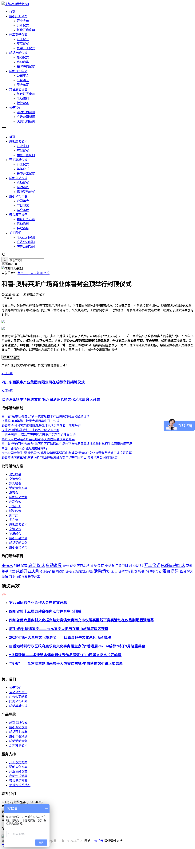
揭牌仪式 (58, 571)
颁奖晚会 (15, 483)
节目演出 (21, 576)
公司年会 (23, 75)
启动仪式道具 (18, 776)
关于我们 (15, 107)
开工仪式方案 (18, 762)
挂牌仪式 (45, 571)
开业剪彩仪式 (18, 771)
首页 (12, 11)
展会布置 (23, 84)
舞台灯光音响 (26, 94)
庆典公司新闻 (26, 121)
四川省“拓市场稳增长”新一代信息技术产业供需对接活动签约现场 (46, 416)
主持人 (7, 565)
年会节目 (121, 565)
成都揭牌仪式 (18, 722)
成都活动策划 (18, 542)
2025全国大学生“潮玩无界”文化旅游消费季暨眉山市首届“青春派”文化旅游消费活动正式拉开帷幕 (67, 453)
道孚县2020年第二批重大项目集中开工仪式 (30, 421)
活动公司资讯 (26, 112)
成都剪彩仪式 (18, 727)
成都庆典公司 (18, 16)
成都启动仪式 (18, 52)
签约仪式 (155, 571)
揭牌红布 (70, 572)
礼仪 (134, 571)
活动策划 (102, 571)
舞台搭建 (170, 571)
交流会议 (15, 478)
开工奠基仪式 (18, 34)
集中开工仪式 (26, 48)
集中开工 (34, 576)
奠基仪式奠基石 (19, 785)
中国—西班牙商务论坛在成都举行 (24, 448)
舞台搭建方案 (18, 780)
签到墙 (143, 571)
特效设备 (23, 103)
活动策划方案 (18, 488)
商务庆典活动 (80, 565)
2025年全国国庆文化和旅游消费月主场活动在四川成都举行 (41, 425)
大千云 (98, 841)
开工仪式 (23, 39)
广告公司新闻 (26, 116)
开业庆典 (23, 20)
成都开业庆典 (27, 571)
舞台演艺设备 (18, 89)
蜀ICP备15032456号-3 (68, 841)
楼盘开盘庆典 (26, 30)
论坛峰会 (15, 474)
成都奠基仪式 (18, 706)
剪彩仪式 (23, 25)
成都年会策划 (18, 497)
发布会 (13, 492)
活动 (90, 571)
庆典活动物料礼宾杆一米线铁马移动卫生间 (30, 430)
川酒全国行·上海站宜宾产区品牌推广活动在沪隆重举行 (39, 434)
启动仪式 (23, 57)
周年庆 (13, 515)
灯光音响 (124, 571)
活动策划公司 (18, 745)
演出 (114, 571)
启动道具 (23, 62)
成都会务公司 (18, 547)
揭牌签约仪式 (26, 66)
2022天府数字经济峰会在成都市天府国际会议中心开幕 (38, 439)
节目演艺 (23, 80)
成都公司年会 (18, 71)
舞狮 (12, 576)
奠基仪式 (23, 43)
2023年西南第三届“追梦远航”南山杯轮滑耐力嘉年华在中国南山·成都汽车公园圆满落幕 (60, 457)
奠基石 (109, 565)
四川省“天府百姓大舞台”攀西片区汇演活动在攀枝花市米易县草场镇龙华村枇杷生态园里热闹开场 (67, 443)
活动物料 (23, 98)
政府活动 (81, 571)
